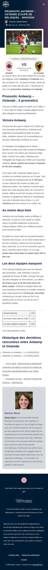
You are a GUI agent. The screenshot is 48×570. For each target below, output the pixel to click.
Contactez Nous (14, 555)
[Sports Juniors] (5, 4)
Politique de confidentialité (30, 555)
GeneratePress (37, 565)
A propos (24, 560)
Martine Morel (10, 418)
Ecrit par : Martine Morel (18, 21)
